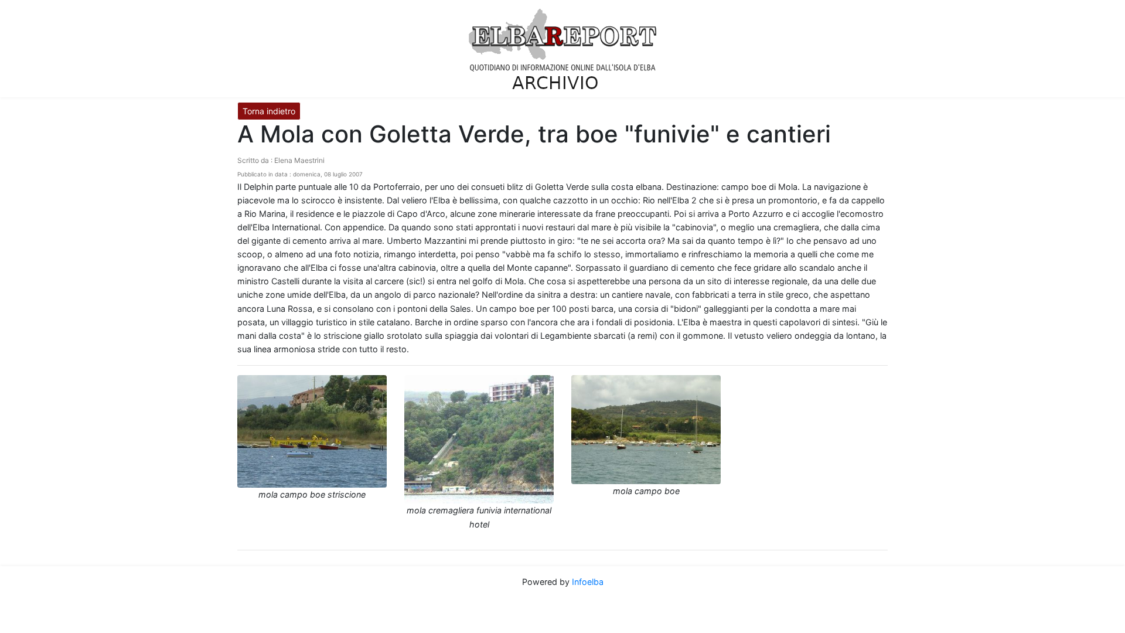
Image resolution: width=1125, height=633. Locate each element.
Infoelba (588, 582)
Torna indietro (269, 111)
